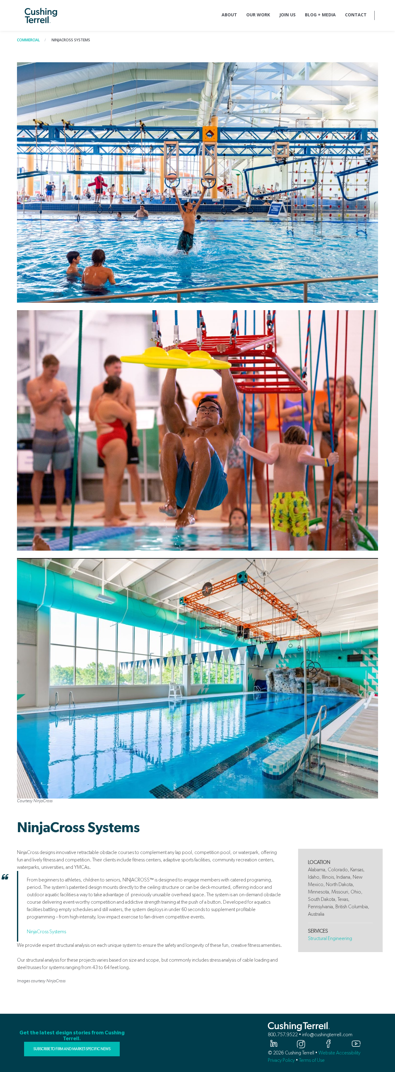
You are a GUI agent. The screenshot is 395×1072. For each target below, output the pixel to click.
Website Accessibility (339, 1053)
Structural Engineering (330, 938)
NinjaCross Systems (46, 931)
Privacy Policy (281, 1060)
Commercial (28, 40)
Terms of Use (312, 1060)
